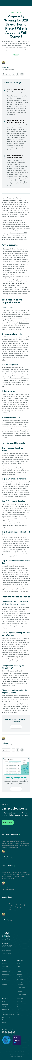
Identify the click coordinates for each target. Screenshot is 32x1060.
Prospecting (20, 984)
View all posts (7, 822)
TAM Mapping (20, 979)
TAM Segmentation (22, 982)
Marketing (19, 969)
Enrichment (5, 969)
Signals (4, 979)
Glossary (4, 1019)
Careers (19, 1004)
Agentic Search (6, 971)
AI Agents (4, 984)
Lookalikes (4, 976)
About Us (19, 1001)
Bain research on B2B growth (19, 378)
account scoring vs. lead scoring (12, 683)
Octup (18, 1012)
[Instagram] (2, 939)
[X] (5, 939)
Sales (18, 966)
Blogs (3, 1001)
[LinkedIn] (7, 939)
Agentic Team (5, 1009)
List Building (20, 976)
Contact (19, 1009)
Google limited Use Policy (16, 1056)
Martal (18, 1014)
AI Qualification (6, 982)
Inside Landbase (6, 1006)
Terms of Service (20, 1054)
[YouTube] (10, 939)
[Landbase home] (5, 2)
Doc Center (5, 1004)
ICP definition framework (14, 472)
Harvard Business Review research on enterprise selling (15, 358)
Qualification (5, 966)
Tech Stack (5, 1012)
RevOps (19, 963)
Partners (19, 1006)
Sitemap (4, 1022)
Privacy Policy (11, 1054)
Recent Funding (6, 1017)
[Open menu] (28, 2)
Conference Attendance (8, 1014)
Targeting (4, 963)
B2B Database (5, 974)
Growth (19, 971)
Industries (19, 974)
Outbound (19, 991)
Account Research (22, 994)
